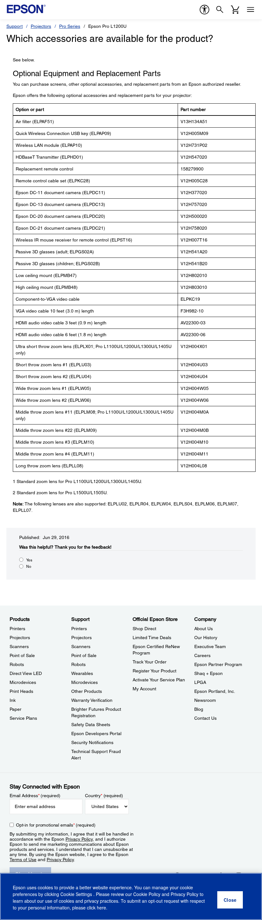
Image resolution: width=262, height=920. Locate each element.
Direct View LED (26, 673)
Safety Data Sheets (90, 724)
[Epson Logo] (26, 9)
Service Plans (23, 718)
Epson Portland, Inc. (214, 691)
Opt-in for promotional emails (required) (56, 825)
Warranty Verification (91, 700)
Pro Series (69, 26)
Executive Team (210, 646)
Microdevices (23, 682)
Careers (202, 655)
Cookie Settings (76, 894)
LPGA (200, 682)
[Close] (230, 899)
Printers (17, 628)
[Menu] (250, 9)
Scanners (19, 646)
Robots (17, 664)
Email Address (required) (35, 795)
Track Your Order (149, 661)
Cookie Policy (146, 894)
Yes (29, 560)
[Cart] (235, 9)
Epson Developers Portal (96, 733)
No (28, 566)
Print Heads (21, 691)
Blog (198, 709)
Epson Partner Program (218, 664)
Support (14, 26)
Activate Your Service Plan (159, 679)
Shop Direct (144, 628)
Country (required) (104, 795)
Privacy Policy (79, 839)
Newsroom (205, 700)
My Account (144, 688)
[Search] (220, 9)
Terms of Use (23, 859)
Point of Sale (22, 655)
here (101, 907)
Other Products (86, 691)
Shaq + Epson (208, 673)
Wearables (82, 673)
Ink (13, 700)
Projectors (41, 26)
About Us (203, 628)
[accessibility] (204, 9)
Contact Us (205, 718)
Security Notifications (92, 742)
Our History (205, 637)
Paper (15, 709)
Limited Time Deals (152, 637)
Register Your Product (154, 670)
